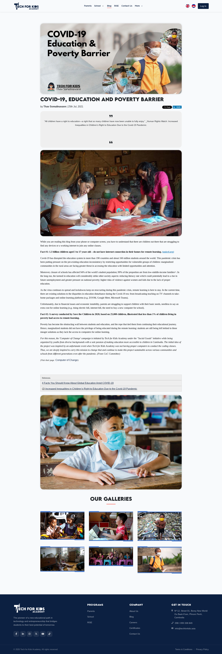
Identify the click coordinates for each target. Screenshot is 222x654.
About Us (133, 611)
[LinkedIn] (23, 634)
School (97, 6)
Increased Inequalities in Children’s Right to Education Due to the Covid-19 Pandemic (91, 388)
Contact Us (126, 6)
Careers (133, 622)
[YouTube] (43, 634)
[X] (36, 634)
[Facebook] (16, 634)
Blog (109, 6)
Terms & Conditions (183, 649)
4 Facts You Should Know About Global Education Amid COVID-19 (78, 383)
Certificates (134, 628)
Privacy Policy (202, 649)
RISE (116, 6)
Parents (88, 6)
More (137, 6)
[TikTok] (49, 634)
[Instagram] (29, 634)
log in (203, 6)
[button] (203, 6)
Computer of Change (66, 360)
